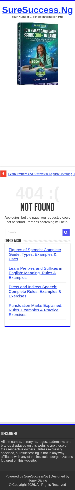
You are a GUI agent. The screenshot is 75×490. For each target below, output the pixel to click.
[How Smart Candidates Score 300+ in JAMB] (37, 53)
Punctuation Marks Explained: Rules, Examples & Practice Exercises (35, 310)
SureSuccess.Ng (37, 10)
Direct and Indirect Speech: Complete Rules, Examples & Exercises (35, 291)
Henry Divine (37, 480)
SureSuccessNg (36, 476)
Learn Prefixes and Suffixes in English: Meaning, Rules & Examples (35, 273)
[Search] (66, 232)
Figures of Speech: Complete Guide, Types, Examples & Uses (35, 254)
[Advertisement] (37, 128)
